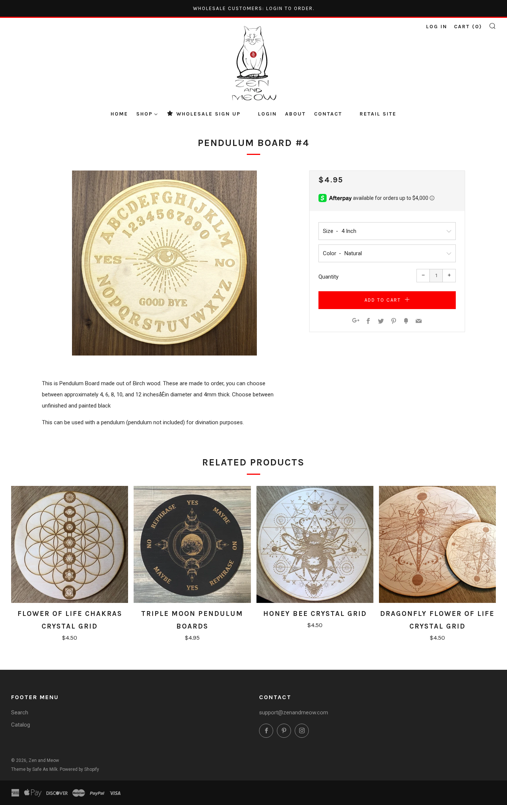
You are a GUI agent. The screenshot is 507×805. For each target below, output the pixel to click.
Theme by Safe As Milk (34, 769)
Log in (436, 26)
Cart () (468, 26)
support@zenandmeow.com (293, 712)
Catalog (20, 724)
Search (19, 712)
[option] (164, 263)
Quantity (328, 276)
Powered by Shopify (79, 769)
